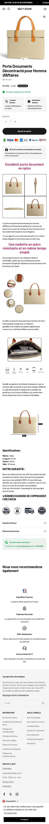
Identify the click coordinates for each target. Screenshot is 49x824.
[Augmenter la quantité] (15, 121)
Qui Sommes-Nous (10, 718)
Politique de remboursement (9, 754)
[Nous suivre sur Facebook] (4, 794)
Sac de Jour (7, 79)
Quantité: (6, 116)
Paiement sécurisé (10, 745)
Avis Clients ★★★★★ (36, 722)
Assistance (7, 786)
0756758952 (39, 546)
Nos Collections (33, 735)
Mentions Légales (9, 740)
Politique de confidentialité (8, 730)
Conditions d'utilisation (12, 749)
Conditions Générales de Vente (12, 723)
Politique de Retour (10, 736)
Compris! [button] (24, 819)
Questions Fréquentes (35, 730)
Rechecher (31, 743)
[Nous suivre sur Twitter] (10, 794)
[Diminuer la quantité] (6, 121)
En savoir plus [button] (10, 813)
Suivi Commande (33, 718)
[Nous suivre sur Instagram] (17, 794)
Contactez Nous (33, 726)
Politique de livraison (35, 739)
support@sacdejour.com (25, 546)
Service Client (8, 782)
